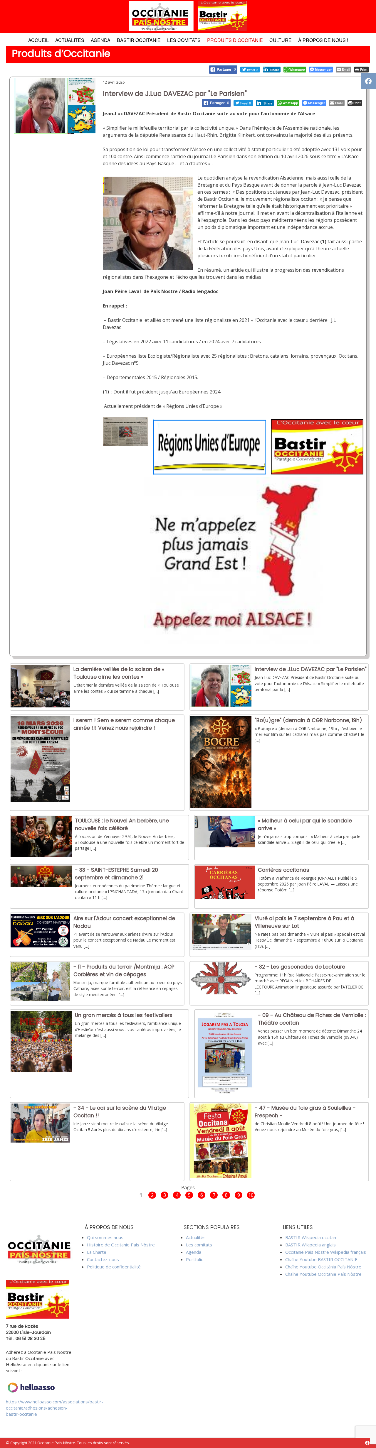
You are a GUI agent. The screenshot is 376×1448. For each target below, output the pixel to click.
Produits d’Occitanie (235, 40)
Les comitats (184, 40)
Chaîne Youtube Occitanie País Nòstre (323, 1274)
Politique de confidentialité (114, 1267)
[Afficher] (40, 705)
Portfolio (195, 1259)
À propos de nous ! (323, 40)
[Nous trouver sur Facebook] (367, 1443)
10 (251, 1195)
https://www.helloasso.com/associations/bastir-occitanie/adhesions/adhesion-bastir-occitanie (54, 1408)
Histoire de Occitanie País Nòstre (121, 1245)
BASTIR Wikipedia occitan (310, 1237)
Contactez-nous (103, 1259)
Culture (280, 40)
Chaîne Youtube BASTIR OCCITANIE (321, 1259)
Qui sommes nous (105, 1237)
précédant (125, 1194)
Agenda (100, 40)
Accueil (38, 40)
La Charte (96, 1252)
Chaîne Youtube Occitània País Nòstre (323, 1267)
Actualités (69, 40)
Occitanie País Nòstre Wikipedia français (325, 1252)
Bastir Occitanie (139, 40)
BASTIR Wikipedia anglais (310, 1245)
